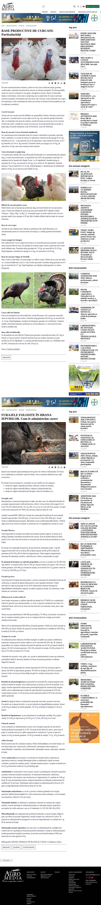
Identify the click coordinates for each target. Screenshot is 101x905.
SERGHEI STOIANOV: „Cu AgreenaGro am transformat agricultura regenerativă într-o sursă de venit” (89, 100)
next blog (6, 860)
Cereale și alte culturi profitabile (74, 880)
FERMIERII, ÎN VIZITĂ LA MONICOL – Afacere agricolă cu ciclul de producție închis (89, 312)
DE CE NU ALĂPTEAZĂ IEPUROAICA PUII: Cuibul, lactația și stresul (88, 176)
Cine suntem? (30, 872)
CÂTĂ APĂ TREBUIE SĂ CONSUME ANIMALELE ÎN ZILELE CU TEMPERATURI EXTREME (88, 568)
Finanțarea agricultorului (31, 895)
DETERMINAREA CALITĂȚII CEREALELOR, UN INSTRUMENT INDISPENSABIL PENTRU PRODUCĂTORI (89, 352)
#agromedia (6, 357)
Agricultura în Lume (46, 876)
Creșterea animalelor (31, 25)
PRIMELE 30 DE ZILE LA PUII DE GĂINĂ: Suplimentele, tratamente (88, 604)
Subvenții (29, 898)
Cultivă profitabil (13, 349)
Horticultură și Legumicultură (72, 883)
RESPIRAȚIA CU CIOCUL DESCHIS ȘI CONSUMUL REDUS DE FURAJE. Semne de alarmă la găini (89, 587)
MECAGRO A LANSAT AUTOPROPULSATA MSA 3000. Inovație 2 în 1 (89, 62)
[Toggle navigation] (43, 6)
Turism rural (72, 874)
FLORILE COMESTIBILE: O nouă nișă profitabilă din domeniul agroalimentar (89, 700)
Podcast (54, 12)
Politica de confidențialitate (31, 876)
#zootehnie (16, 847)
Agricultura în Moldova (46, 874)
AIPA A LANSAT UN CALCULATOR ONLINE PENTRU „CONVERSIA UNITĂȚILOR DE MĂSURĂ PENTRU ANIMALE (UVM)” (89, 530)
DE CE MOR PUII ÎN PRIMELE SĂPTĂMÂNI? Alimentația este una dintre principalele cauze (88, 549)
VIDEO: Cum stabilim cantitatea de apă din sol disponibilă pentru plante (89, 668)
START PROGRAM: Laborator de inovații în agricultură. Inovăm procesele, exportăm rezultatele (89, 630)
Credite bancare (31, 902)
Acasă (2, 25)
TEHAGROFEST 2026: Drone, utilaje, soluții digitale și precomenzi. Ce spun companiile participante (89, 458)
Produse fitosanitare (74, 885)
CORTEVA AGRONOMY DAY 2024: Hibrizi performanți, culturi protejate (89, 278)
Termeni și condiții (31, 874)
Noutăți (43, 872)
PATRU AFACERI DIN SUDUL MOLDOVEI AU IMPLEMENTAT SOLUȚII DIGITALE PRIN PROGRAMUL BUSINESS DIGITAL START (88, 42)
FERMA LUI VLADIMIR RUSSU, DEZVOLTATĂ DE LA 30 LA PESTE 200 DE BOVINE (89, 192)
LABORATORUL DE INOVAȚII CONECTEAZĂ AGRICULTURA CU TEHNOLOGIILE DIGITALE (88, 332)
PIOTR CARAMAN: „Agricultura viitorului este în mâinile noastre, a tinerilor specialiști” (89, 294)
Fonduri (29, 900)
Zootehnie (21, 25)
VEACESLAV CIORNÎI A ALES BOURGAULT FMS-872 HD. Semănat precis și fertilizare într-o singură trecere (88, 80)
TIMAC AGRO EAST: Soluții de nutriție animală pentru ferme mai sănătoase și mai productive (88, 235)
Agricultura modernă (11, 25)
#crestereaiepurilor (28, 847)
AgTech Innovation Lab (92, 6)
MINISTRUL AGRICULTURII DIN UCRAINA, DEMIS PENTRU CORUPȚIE (88, 684)
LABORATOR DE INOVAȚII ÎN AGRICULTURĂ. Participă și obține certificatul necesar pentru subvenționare (89, 650)
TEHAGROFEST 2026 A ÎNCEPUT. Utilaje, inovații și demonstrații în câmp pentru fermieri (88, 422)
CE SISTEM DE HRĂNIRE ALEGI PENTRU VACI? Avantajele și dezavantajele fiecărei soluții (88, 253)
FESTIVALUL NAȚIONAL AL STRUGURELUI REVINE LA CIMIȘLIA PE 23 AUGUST (88, 440)
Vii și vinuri (71, 876)
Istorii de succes (45, 877)
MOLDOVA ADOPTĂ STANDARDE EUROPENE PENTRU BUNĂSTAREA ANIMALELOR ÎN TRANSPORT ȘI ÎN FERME (89, 214)
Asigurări (29, 903)
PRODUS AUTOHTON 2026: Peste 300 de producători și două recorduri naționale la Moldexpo (89, 119)
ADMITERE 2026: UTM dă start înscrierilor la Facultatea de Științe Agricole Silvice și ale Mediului (88, 502)
